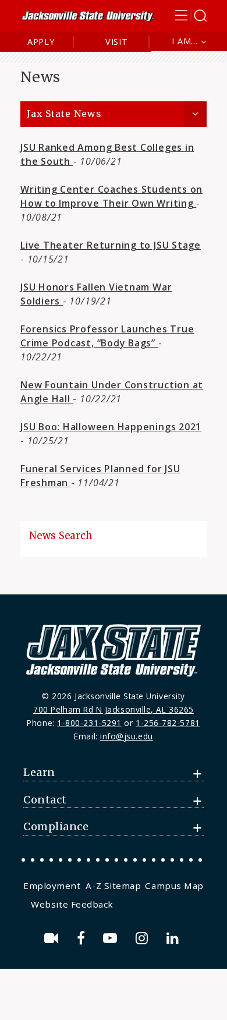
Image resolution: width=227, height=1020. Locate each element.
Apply (41, 41)
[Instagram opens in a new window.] (144, 938)
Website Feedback (72, 904)
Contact (45, 800)
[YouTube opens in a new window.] (112, 938)
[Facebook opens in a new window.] (83, 938)
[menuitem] (53, 885)
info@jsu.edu (126, 736)
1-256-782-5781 (168, 722)
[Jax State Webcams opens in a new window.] (53, 938)
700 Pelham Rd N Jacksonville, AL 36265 (113, 709)
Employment (51, 885)
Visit (116, 41)
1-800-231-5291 (89, 722)
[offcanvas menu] (191, 15)
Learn (39, 772)
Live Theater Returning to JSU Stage (110, 245)
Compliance (55, 826)
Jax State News (64, 113)
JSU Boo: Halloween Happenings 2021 (110, 426)
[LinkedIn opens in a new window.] (175, 938)
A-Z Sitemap (113, 885)
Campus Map (174, 885)
